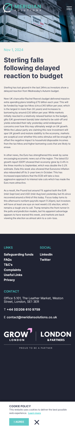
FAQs (8, 273)
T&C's (8, 278)
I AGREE (19, 421)
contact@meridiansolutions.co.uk (32, 331)
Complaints (13, 283)
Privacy (9, 294)
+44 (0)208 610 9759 (22, 324)
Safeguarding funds (19, 267)
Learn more (45, 413)
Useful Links (13, 289)
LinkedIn (46, 267)
